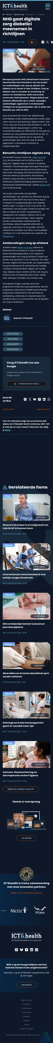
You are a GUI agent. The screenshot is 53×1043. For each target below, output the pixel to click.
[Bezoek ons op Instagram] (36, 949)
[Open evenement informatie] (46, 1036)
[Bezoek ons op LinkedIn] (31, 949)
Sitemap (26, 1020)
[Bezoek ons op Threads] (16, 949)
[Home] (3, 14)
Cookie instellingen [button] (26, 1029)
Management (13, 344)
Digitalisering (19, 14)
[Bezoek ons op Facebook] (26, 949)
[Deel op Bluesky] (34, 399)
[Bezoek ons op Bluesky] (21, 949)
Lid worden (26, 838)
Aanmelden (26, 984)
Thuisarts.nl (8, 236)
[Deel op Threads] (42, 42)
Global (26, 1025)
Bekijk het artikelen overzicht (21, 789)
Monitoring (13, 339)
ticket (7, 430)
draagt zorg (45, 184)
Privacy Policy (26, 1012)
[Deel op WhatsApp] (49, 399)
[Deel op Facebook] (39, 399)
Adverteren (26, 1004)
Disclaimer (26, 1016)
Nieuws (9, 14)
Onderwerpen (26, 1008)
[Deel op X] (47, 42)
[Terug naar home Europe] (15, 6)
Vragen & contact (26, 1000)
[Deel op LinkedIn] (44, 399)
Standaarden (13, 349)
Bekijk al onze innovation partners (26, 893)
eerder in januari (25, 247)
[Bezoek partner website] (14, 910)
